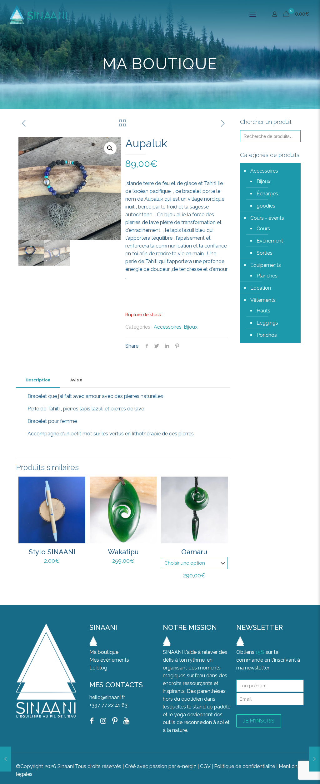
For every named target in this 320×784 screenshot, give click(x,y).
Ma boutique (103, 652)
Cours (263, 229)
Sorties (264, 253)
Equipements (265, 265)
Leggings (267, 323)
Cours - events (267, 218)
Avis (76, 380)
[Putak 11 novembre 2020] (314, 759)
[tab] (38, 380)
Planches (267, 276)
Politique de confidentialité (245, 766)
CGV (205, 766)
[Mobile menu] (253, 14)
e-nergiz (186, 766)
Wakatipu (123, 552)
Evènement (270, 241)
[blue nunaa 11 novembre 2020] (5, 759)
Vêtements (263, 300)
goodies (266, 206)
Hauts (263, 311)
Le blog (98, 668)
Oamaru (194, 552)
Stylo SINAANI (52, 552)
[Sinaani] (38, 14)
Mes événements (109, 660)
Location (260, 288)
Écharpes (267, 194)
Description (38, 380)
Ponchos (267, 335)
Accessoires (168, 327)
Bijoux (191, 327)
